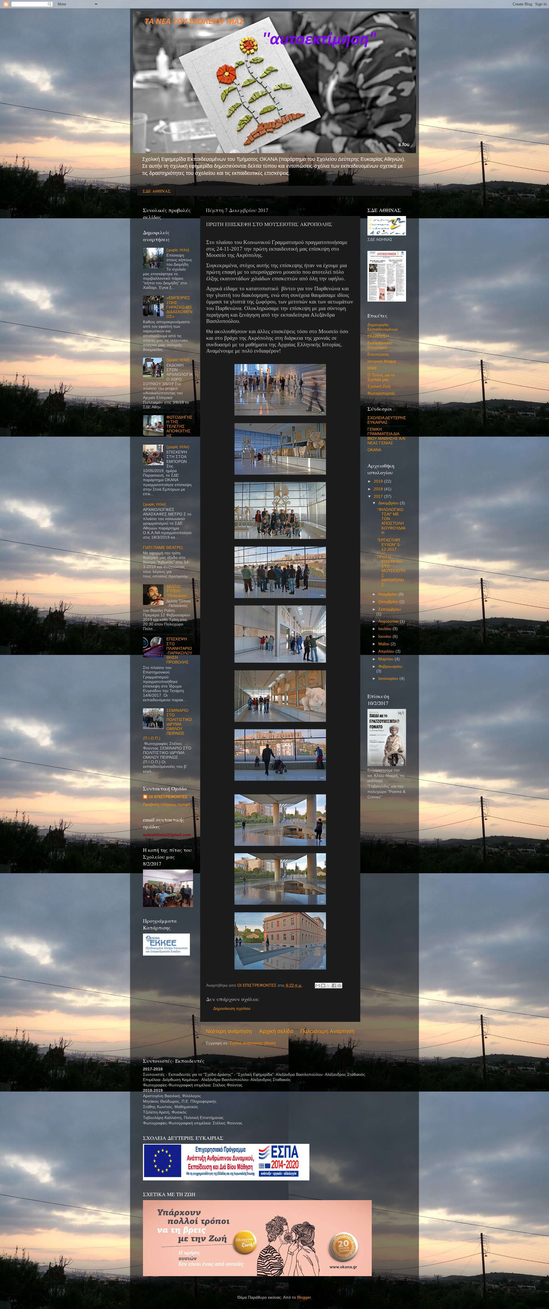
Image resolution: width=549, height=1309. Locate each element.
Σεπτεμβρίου (389, 609)
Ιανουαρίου (388, 678)
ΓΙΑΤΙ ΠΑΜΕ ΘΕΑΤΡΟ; (163, 547)
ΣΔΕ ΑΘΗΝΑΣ (157, 191)
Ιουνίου (385, 636)
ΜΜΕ (372, 368)
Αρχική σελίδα (276, 1031)
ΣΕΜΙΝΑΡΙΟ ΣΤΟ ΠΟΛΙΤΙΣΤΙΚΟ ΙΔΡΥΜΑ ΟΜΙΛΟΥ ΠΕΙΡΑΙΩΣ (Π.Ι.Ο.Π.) (167, 724)
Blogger (304, 1297)
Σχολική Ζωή (379, 386)
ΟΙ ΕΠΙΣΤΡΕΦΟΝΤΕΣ (168, 797)
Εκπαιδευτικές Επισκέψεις (380, 345)
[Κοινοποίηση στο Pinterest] (339, 985)
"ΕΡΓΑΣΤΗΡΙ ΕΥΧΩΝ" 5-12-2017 (389, 544)
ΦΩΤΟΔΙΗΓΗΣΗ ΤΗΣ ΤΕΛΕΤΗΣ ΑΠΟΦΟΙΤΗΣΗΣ (179, 426)
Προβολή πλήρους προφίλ (166, 804)
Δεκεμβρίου (389, 503)
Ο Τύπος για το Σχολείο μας (381, 377)
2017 (379, 496)
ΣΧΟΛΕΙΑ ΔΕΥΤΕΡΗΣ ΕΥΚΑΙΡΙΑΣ (386, 420)
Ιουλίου (385, 629)
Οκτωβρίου (388, 601)
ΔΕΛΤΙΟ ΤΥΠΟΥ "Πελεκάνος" (177, 591)
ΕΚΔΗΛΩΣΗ (378, 336)
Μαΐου (384, 644)
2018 (379, 489)
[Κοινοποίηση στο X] (328, 985)
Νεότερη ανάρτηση (229, 1031)
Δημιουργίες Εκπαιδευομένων (382, 327)
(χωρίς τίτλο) (177, 250)
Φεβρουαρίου (390, 666)
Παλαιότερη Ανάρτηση (327, 1031)
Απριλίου (386, 651)
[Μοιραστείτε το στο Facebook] (334, 985)
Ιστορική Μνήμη (381, 361)
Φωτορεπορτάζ (381, 393)
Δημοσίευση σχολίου (231, 1008)
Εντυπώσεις (378, 354)
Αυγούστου (389, 621)
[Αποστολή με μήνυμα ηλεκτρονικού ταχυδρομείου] (318, 985)
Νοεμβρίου (388, 594)
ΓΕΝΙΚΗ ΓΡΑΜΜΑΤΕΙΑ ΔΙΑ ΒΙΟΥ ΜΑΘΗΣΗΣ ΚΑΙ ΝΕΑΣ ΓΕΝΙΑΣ (386, 436)
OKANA (374, 450)
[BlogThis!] (323, 985)
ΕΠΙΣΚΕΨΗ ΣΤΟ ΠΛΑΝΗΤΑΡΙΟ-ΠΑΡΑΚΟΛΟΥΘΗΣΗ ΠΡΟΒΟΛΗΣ (179, 650)
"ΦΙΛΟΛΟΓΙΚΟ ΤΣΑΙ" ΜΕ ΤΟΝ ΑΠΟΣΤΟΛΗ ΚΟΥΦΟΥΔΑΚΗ (391, 521)
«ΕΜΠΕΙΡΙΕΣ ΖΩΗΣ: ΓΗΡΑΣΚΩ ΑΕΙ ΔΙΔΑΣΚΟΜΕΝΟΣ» (179, 307)
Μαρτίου (386, 659)
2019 (379, 481)
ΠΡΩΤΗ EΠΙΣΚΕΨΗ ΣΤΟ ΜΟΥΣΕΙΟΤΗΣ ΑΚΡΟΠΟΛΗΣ (391, 571)
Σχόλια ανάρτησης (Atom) (253, 1043)
